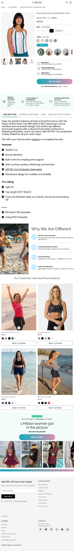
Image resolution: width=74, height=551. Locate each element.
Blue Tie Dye (39, 338)
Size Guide (47, 27)
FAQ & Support (43, 485)
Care (43, 114)
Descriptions (10, 114)
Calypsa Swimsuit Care (8, 534)
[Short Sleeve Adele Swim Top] (18, 307)
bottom (36, 139)
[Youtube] (62, 529)
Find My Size (42, 497)
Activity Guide (42, 506)
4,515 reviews (40, 419)
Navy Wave (51, 40)
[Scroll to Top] (70, 541)
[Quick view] (18, 327)
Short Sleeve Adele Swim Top (10, 332)
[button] (70, 2)
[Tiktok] (67, 529)
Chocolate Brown (45, 403)
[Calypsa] (37, 2)
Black (55, 40)
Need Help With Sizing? (59, 114)
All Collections (5, 537)
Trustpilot (4, 516)
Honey (45, 338)
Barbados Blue (46, 40)
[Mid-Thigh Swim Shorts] (55, 371)
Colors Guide (42, 503)
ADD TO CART (37, 437)
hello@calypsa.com (44, 526)
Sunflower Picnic (12, 338)
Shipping (41, 491)
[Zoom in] (31, 16)
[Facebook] (46, 529)
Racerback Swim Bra (44, 332)
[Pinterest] (40, 529)
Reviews (3, 528)
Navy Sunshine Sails (42, 40)
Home (3, 7)
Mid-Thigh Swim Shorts (44, 397)
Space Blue (9, 403)
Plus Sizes (58, 31)
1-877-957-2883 (43, 524)
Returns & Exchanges (45, 494)
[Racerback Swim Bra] (55, 307)
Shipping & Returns (28, 114)
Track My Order (43, 488)
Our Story (4, 524)
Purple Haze (3, 338)
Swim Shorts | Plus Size (8, 397)
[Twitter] (57, 529)
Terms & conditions (20, 501)
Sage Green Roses (12, 403)
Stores (3, 531)
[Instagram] (51, 529)
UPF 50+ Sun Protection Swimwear (23, 169)
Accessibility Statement (8, 540)
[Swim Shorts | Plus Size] (18, 371)
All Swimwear (13, 7)
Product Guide (42, 500)
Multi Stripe (38, 40)
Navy (3, 403)
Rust (49, 403)
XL (51, 31)
